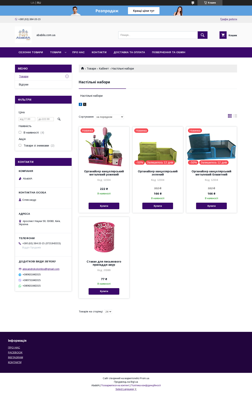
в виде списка (235, 117)
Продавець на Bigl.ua (126, 382)
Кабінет (104, 68)
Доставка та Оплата (129, 52)
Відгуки (23, 84)
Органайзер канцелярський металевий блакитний (211, 173)
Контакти (99, 52)
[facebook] (80, 105)
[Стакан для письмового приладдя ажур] (104, 236)
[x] (84, 105)
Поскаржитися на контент (115, 385)
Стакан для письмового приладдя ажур (104, 263)
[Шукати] (203, 35)
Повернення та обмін (168, 52)
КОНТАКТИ (14, 362)
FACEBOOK (15, 352)
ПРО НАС (14, 347)
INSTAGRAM (15, 357)
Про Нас (78, 52)
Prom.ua (144, 378)
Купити (104, 206)
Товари (55, 52)
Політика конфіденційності (146, 385)
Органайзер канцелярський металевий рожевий (104, 173)
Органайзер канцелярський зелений (158, 173)
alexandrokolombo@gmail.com (40, 268)
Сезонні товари (31, 52)
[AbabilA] (23, 42)
